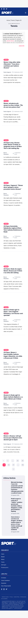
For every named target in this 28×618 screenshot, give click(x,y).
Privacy (11, 596)
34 (22, 460)
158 (23, 465)
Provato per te (4, 567)
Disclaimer (3, 583)
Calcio (2, 554)
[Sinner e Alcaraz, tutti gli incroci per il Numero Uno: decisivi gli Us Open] (13, 426)
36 (8, 465)
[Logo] (7, 13)
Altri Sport (3, 564)
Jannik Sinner (10, 41)
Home (8, 20)
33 (17, 460)
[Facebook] (2, 9)
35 (4, 465)
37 (13, 465)
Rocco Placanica (6, 153)
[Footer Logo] (14, 543)
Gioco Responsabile (6, 585)
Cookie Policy (17, 596)
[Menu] (25, 12)
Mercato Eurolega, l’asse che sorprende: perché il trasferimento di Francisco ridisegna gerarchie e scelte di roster (17, 487)
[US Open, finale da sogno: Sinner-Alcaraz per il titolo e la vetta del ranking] (13, 259)
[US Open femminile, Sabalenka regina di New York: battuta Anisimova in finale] (13, 216)
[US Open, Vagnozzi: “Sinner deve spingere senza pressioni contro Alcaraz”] (13, 175)
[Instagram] (4, 9)
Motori (2, 559)
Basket (3, 556)
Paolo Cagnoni (7, 72)
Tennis (13, 20)
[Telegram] (7, 9)
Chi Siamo (3, 577)
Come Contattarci (5, 580)
